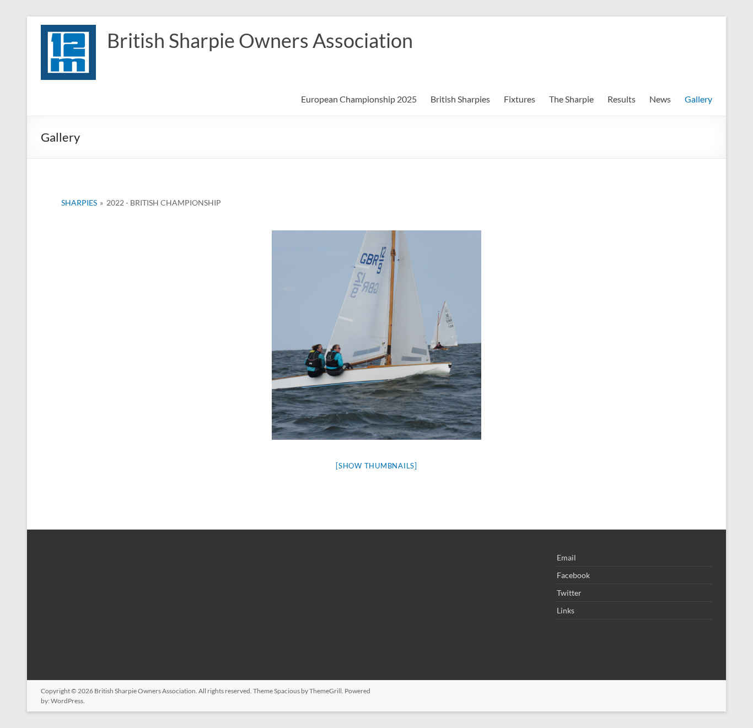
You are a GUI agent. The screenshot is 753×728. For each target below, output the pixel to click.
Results (621, 99)
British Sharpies (460, 99)
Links (565, 610)
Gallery (698, 99)
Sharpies (79, 202)
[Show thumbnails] (376, 465)
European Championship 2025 (359, 99)
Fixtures (519, 99)
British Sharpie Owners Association (260, 40)
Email (566, 557)
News (660, 99)
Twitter (569, 592)
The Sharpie (571, 99)
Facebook (573, 575)
